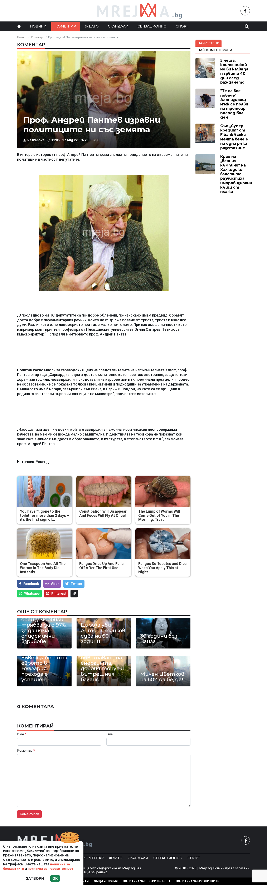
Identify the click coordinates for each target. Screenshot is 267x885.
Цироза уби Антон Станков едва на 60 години (103, 633)
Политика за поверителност (147, 881)
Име (21, 734)
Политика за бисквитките (197, 881)
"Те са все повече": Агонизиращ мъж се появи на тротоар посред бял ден (234, 104)
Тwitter (76, 584)
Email (110, 734)
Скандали (118, 26)
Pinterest (58, 594)
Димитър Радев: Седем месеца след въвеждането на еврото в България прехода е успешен (44, 660)
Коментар (65, 26)
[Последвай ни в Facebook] (245, 10)
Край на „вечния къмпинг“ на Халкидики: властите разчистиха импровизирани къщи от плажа (236, 174)
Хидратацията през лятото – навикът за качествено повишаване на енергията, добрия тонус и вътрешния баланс (102, 657)
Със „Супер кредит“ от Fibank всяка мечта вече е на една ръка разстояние (234, 137)
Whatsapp (32, 594)
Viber (55, 584)
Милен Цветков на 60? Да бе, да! (162, 676)
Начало (21, 37)
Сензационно (151, 26)
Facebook (31, 584)
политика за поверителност (50, 869)
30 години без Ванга (158, 638)
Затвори (35, 878)
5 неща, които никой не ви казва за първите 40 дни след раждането (234, 71)
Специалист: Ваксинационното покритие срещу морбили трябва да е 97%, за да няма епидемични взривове (44, 622)
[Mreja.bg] (55, 840)
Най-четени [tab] (208, 43)
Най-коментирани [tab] (215, 50)
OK (55, 878)
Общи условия (106, 881)
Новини (38, 26)
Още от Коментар (42, 612)
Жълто (92, 26)
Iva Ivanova (35, 140)
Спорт (182, 26)
